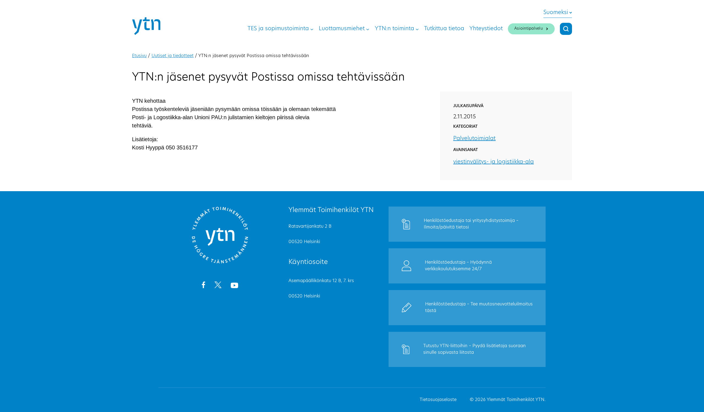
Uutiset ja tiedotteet (173, 56)
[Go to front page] (220, 262)
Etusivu (139, 56)
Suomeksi (555, 12)
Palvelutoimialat (474, 138)
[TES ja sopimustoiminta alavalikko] (312, 28)
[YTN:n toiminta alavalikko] (417, 28)
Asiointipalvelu (528, 29)
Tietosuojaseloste (438, 400)
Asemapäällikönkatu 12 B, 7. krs (321, 281)
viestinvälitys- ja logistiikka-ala (493, 162)
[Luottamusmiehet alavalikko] (367, 28)
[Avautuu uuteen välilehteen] (203, 286)
